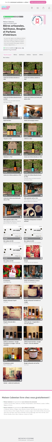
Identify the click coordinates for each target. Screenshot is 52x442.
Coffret (41, 54)
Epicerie (35, 54)
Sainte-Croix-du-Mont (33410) (10, 23)
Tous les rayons (7, 54)
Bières (15, 54)
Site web (21, 16)
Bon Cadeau (6, 57)
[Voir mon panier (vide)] (43, 8)
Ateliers (29, 54)
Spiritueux (22, 54)
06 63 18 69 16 (7, 18)
